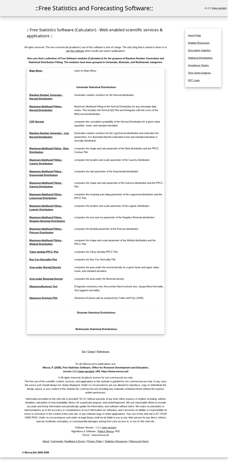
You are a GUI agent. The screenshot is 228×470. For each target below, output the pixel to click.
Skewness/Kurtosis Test (43, 286)
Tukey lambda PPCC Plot (43, 251)
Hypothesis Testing (198, 65)
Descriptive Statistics (199, 50)
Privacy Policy (95, 441)
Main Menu (35, 70)
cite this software (75, 50)
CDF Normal (36, 121)
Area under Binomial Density (46, 278)
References (103, 351)
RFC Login (194, 80)
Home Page (194, 35)
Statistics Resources (116, 441)
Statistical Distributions (200, 57)
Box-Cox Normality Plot (43, 259)
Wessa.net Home (139, 441)
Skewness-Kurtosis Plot (43, 298)
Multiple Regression (198, 42)
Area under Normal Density (45, 267)
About (46, 441)
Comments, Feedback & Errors (68, 441)
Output (91, 351)
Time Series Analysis (199, 72)
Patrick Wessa (106, 431)
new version (219, 8)
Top (83, 351)
